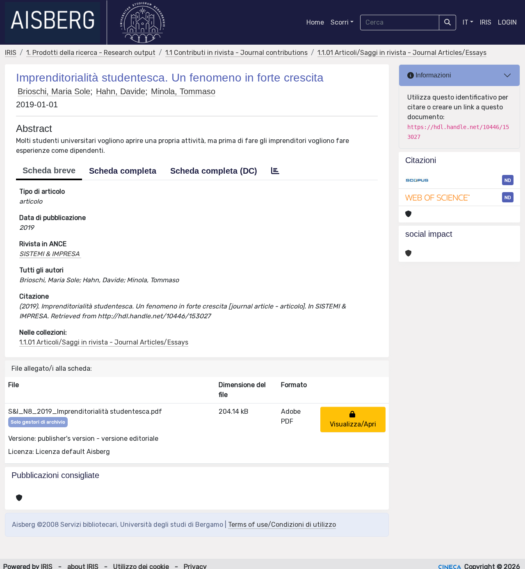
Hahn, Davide (120, 91)
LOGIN (507, 22)
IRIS (485, 22)
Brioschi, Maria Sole (54, 91)
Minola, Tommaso (183, 91)
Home (315, 22)
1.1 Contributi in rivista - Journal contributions (236, 53)
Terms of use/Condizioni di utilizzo (282, 524)
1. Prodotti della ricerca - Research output (90, 53)
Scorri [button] (340, 22)
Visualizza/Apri (353, 419)
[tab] (275, 170)
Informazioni (432, 75)
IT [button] (465, 22)
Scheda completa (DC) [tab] (213, 170)
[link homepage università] (142, 22)
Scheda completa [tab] (122, 170)
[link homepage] (56, 22)
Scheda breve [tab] (49, 170)
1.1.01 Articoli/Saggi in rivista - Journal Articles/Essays (401, 53)
